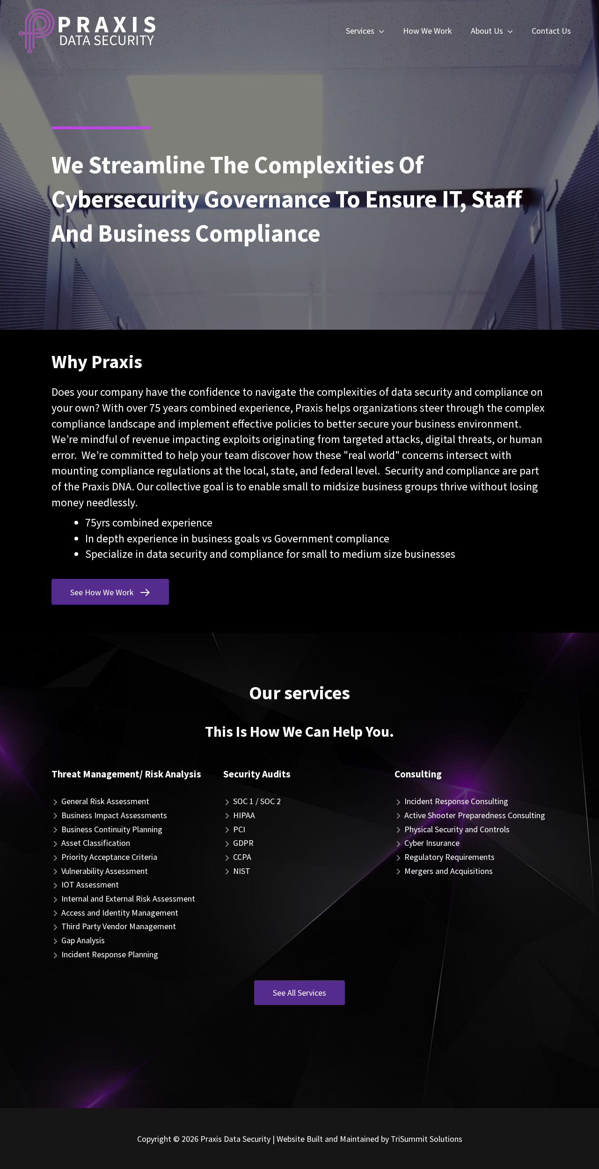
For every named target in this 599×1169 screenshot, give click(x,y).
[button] (110, 592)
